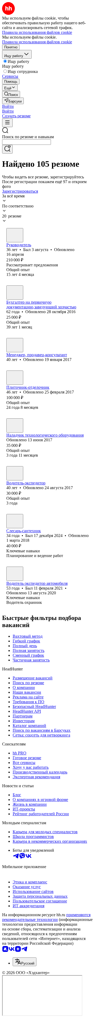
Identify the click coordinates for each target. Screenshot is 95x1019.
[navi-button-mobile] (7, 122)
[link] (11, 94)
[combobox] (26, 142)
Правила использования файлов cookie (37, 42)
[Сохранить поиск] (7, 149)
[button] (8, 106)
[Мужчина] (14, 235)
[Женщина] (14, 292)
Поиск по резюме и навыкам (28, 137)
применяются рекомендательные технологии (46, 917)
